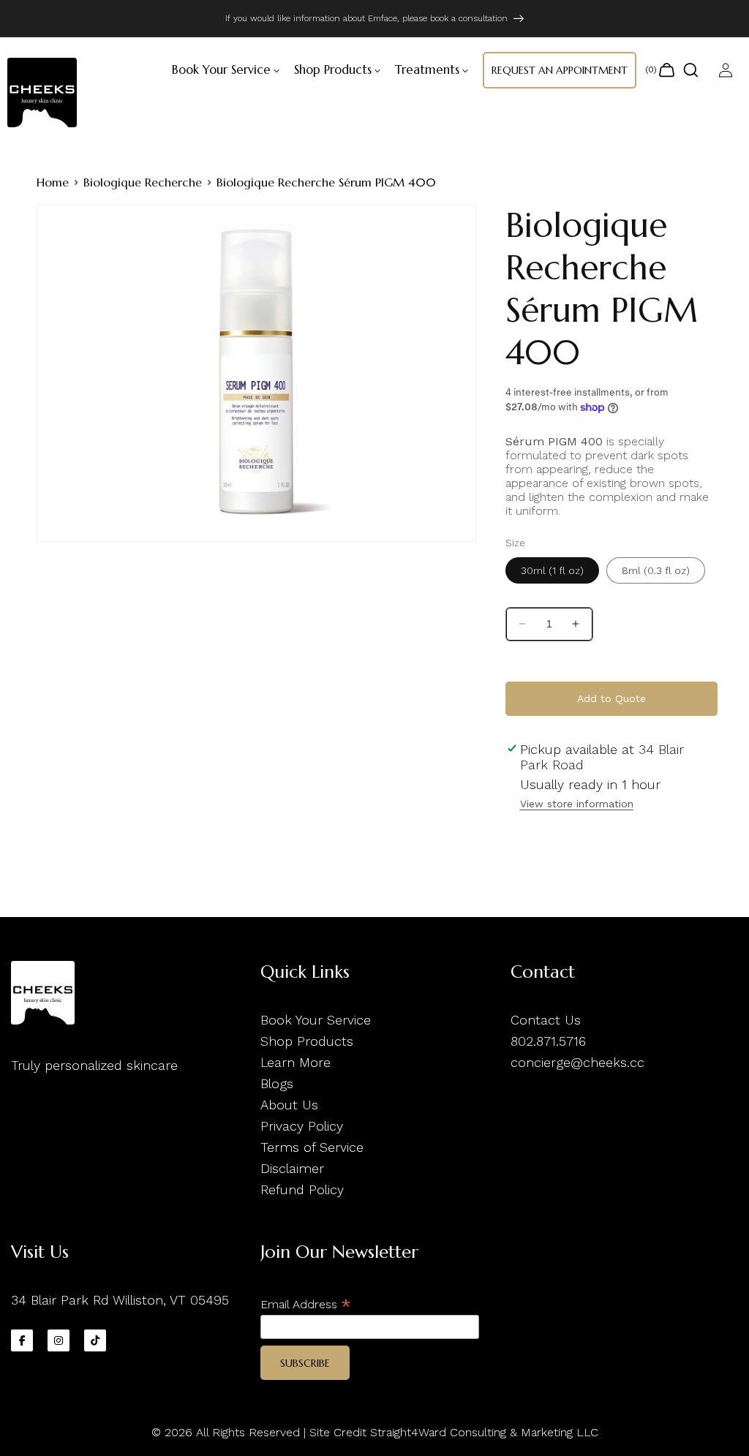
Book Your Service (315, 1019)
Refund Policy (302, 1189)
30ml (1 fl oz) (552, 570)
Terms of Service (312, 1147)
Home (53, 182)
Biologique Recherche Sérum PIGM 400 (326, 182)
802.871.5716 (548, 1041)
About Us (289, 1104)
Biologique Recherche (142, 182)
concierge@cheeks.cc (577, 1062)
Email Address (305, 1304)
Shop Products (306, 1041)
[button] (221, 70)
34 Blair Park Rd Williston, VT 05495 (120, 1300)
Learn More (295, 1062)
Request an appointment (560, 70)
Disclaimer (292, 1168)
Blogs (276, 1083)
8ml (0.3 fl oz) (656, 570)
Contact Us (546, 1019)
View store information (576, 804)
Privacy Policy (301, 1126)
